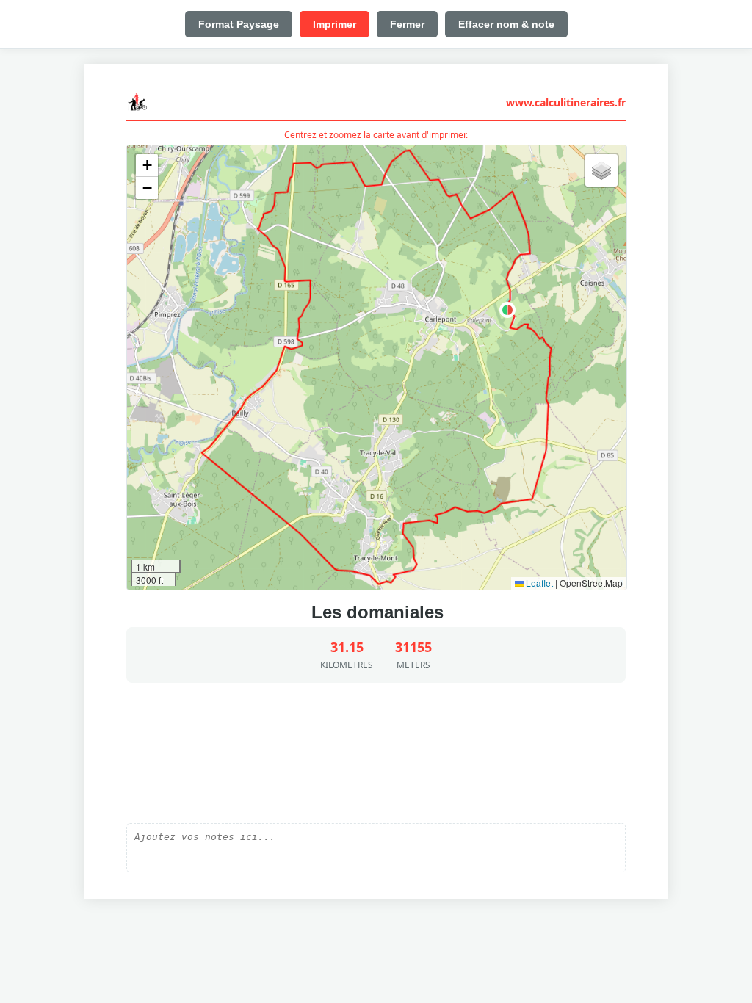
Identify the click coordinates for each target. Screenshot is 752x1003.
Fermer (407, 24)
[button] (507, 310)
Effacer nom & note (506, 24)
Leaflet (538, 582)
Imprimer (334, 24)
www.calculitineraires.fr (566, 102)
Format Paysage (238, 24)
